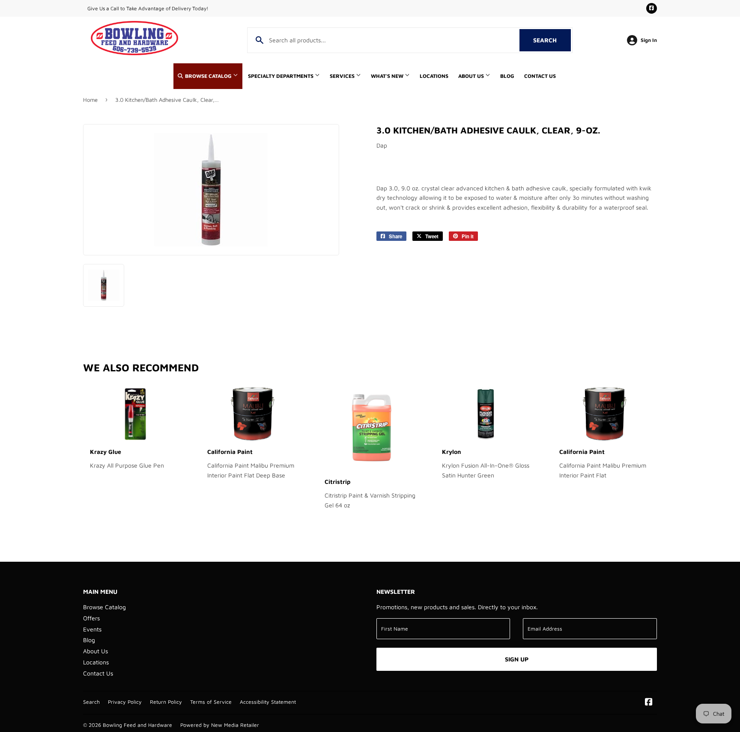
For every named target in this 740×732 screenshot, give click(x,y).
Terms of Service (211, 702)
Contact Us (540, 76)
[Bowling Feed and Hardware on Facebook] (649, 702)
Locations (434, 76)
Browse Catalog (208, 76)
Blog (507, 76)
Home (90, 99)
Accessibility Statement (268, 702)
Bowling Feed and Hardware (137, 725)
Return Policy (166, 702)
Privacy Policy (125, 702)
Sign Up (516, 659)
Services (343, 76)
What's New (388, 76)
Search (552, 40)
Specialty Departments (281, 76)
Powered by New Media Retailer (219, 725)
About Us (471, 76)
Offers (91, 618)
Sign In (649, 40)
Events (92, 629)
